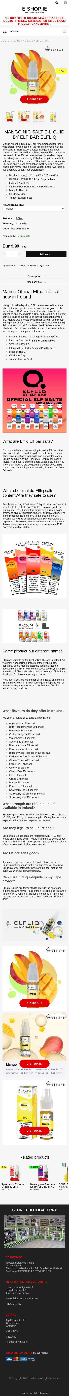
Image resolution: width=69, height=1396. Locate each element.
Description (34, 276)
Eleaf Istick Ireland (16, 1268)
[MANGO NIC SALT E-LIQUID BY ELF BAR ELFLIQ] (34, 75)
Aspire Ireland (13, 1265)
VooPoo (44, 1268)
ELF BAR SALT (43, 41)
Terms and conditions (17, 1293)
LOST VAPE (38, 1271)
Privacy (13, 1303)
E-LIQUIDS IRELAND (10, 41)
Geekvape (11, 1271)
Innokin (30, 1268)
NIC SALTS (28, 41)
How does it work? (16, 1290)
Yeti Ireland (56, 1268)
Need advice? (34, 281)
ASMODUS (24, 1271)
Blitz (37, 1268)
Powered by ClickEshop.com (35, 1393)
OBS (48, 1271)
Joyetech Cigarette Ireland (20, 1262)
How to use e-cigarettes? (19, 1287)
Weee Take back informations (22, 1298)
